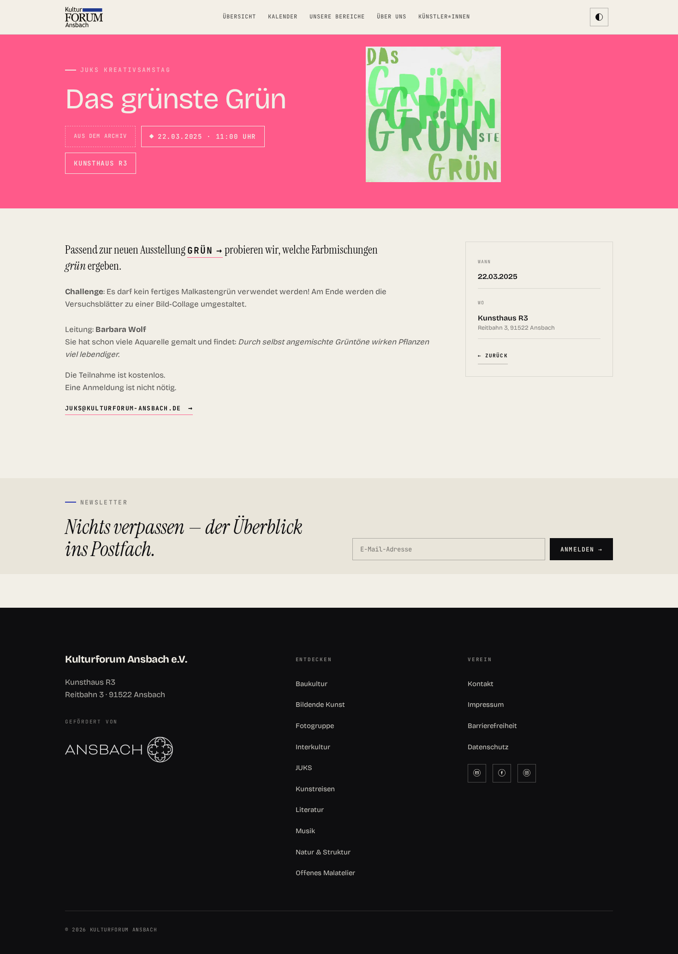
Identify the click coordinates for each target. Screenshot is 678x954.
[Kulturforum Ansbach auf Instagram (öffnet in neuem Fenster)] (526, 773)
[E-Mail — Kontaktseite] (477, 773)
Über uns (391, 16)
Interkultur (313, 747)
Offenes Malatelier (325, 873)
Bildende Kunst (320, 704)
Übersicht (239, 16)
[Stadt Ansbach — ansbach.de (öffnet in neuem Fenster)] (166, 750)
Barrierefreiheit (492, 726)
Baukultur (311, 684)
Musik (305, 831)
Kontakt (481, 684)
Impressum (486, 704)
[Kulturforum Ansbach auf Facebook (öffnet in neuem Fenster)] (502, 773)
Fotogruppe (315, 726)
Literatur (310, 810)
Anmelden (581, 549)
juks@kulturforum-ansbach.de (123, 408)
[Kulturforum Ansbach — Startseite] (84, 17)
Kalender (282, 16)
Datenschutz (488, 747)
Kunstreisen (315, 789)
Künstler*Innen (444, 16)
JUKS (304, 768)
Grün (200, 250)
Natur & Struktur (323, 852)
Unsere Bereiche (336, 16)
